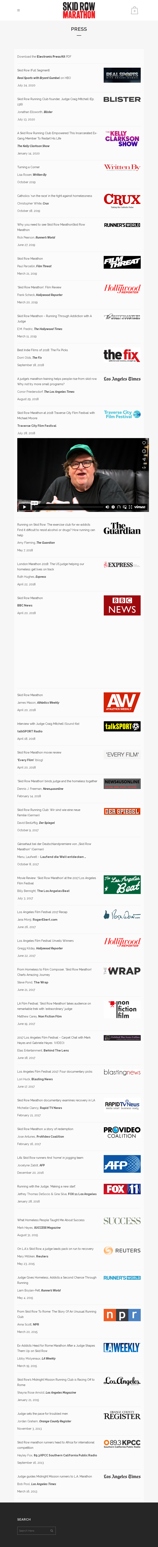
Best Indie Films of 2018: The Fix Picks (42, 350)
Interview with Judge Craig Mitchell (40, 723)
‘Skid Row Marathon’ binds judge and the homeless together (57, 781)
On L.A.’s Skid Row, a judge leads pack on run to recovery (55, 1248)
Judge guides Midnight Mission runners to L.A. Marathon (54, 1476)
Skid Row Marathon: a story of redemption (45, 1129)
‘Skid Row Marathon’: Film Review (39, 287)
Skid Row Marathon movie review (39, 752)
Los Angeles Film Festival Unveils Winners (45, 940)
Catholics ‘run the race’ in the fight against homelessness (54, 196)
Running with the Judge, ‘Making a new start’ (46, 1186)
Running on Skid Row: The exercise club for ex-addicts (53, 524)
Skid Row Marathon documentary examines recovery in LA (56, 1100)
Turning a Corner (28, 167)
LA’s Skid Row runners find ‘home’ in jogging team (50, 1157)
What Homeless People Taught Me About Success (51, 1220)
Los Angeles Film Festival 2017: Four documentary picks (54, 1071)
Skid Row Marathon (30, 258)
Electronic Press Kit (51, 56)
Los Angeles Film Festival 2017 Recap (42, 912)
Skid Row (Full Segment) (33, 70)
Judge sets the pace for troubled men (42, 1413)
